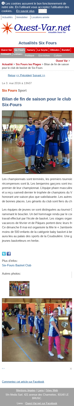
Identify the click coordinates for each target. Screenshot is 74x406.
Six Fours (19, 50)
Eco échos (44, 55)
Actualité (7, 64)
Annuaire (6, 54)
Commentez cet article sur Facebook (23, 381)
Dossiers (48, 59)
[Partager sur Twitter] (4, 253)
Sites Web (52, 390)
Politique (29, 55)
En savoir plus (25, 11)
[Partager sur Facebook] (9, 253)
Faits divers (17, 59)
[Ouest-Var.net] (35, 28)
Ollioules (55, 50)
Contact (17, 54)
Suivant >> (39, 75)
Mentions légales (26, 390)
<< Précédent (24, 75)
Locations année (40, 17)
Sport (4, 59)
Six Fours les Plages (28, 64)
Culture (58, 55)
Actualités (7, 17)
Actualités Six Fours (38, 43)
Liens (41, 390)
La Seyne (42, 50)
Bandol (66, 50)
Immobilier (22, 17)
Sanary (31, 50)
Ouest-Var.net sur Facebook (41, 403)
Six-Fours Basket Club (16, 265)
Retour (11, 75)
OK (42, 11)
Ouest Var (6, 50)
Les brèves (34, 59)
